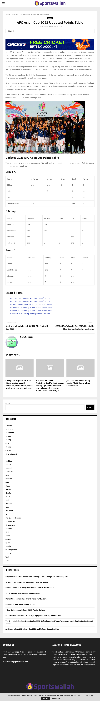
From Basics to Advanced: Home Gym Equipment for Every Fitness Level (33, 616)
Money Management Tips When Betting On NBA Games (26, 599)
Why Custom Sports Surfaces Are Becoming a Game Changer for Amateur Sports (36, 577)
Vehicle (8, 553)
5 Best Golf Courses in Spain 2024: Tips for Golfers (25, 610)
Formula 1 (9, 472)
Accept (45, 698)
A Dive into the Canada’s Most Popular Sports (22, 593)
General (8, 479)
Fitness (8, 465)
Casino (8, 447)
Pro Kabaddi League (13, 518)
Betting (8, 436)
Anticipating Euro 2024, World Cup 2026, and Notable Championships (32, 629)
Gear (7, 475)
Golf (7, 482)
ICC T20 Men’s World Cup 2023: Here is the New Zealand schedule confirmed (75, 327)
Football (50, 18)
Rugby (7, 532)
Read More (56, 698)
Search (8, 403)
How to (8, 493)
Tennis (8, 546)
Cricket (8, 450)
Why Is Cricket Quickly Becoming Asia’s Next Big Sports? (27, 582)
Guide (7, 486)
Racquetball (10, 521)
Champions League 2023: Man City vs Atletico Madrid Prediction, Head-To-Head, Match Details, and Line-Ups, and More (19, 384)
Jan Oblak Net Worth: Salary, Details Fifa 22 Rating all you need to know (78, 383)
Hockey (8, 489)
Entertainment (11, 454)
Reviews (8, 528)
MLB (7, 500)
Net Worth (9, 511)
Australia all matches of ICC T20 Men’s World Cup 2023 (26, 327)
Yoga (7, 560)
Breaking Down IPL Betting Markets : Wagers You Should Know (29, 588)
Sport (7, 543)
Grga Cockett (44, 26)
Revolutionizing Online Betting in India (20, 604)
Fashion (8, 461)
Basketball (9, 433)
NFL (7, 514)
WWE (7, 557)
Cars (7, 443)
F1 (6, 457)
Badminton (9, 429)
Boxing (8, 440)
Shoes (7, 536)
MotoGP (8, 504)
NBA (7, 507)
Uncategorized (11, 550)
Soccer (8, 539)
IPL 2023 (8, 496)
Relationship (10, 525)
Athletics (8, 426)
